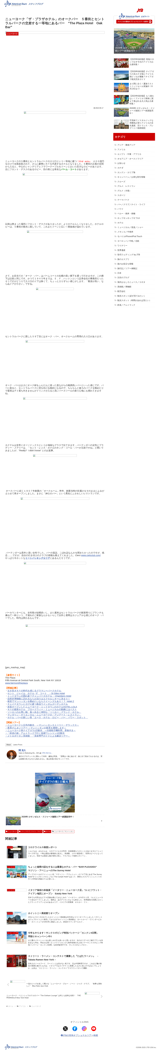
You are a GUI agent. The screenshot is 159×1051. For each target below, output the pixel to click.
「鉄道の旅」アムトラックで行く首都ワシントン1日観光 (36, 733)
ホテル (48, 831)
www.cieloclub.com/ (91, 555)
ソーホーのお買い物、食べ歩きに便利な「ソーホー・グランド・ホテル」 (44, 712)
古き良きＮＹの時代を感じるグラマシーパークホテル (34, 690)
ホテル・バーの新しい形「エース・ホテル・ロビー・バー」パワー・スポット (47, 717)
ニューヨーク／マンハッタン (64, 831)
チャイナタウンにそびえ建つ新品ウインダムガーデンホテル (37, 704)
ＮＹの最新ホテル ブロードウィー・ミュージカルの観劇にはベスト (42, 709)
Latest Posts (17, 745)
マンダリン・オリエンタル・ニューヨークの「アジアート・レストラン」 (44, 715)
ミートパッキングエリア (37, 558)
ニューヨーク (12, 831)
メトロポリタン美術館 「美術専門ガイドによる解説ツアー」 (38, 736)
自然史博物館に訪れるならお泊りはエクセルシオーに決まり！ (38, 699)
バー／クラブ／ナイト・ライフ (31, 831)
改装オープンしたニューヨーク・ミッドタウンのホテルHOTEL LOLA (42, 707)
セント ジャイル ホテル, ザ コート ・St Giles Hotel (36, 693)
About (8, 745)
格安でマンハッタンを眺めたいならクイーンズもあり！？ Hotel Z (40, 701)
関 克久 (22, 750)
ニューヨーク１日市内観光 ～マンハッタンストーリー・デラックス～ (43, 725)
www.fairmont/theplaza (16, 683)
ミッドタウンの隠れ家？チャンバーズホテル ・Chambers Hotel (39, 696)
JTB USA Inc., (47, 753)
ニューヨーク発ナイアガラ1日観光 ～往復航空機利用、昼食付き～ (41, 730)
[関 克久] (12, 754)
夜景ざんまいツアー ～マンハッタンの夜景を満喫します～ (36, 728)
